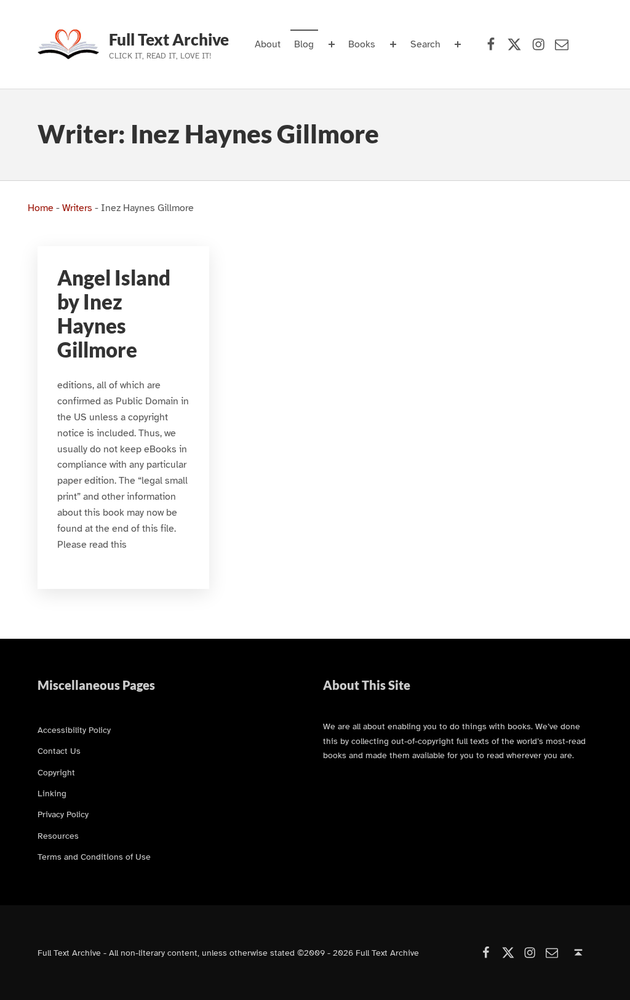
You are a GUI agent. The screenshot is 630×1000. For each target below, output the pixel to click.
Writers (77, 208)
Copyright (56, 772)
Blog (304, 44)
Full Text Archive (169, 39)
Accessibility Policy (74, 729)
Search (425, 44)
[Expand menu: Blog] (331, 44)
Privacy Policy (63, 814)
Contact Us (59, 750)
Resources (58, 835)
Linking (52, 793)
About (268, 44)
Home (41, 208)
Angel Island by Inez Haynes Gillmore (113, 314)
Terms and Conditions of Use (94, 856)
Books (361, 44)
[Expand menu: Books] (393, 44)
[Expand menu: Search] (457, 44)
